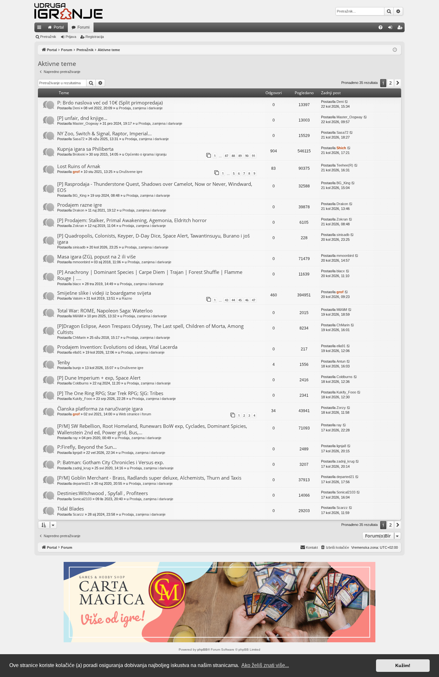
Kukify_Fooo (82, 399)
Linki (40, 28)
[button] (398, 83)
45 (240, 300)
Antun (340, 361)
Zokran (78, 226)
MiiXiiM (78, 316)
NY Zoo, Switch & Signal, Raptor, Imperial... (104, 133)
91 (253, 156)
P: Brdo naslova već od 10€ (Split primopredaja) (110, 102)
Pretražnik (48, 37)
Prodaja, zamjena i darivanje (141, 108)
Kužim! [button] (402, 665)
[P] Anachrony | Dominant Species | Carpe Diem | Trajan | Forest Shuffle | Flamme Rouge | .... (149, 275)
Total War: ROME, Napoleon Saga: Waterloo (105, 310)
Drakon (78, 210)
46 (246, 300)
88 (233, 156)
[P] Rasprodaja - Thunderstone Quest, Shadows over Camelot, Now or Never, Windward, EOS (154, 187)
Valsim (78, 298)
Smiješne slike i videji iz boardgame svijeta (104, 293)
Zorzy (341, 408)
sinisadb (79, 247)
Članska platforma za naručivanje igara (100, 408)
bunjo (77, 368)
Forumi (83, 27)
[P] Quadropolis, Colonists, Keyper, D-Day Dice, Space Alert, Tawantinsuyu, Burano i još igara (153, 238)
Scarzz (78, 514)
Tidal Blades (70, 508)
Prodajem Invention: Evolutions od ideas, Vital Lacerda (117, 347)
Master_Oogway (86, 123)
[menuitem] (380, 27)
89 (240, 156)
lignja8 (77, 453)
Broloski (79, 154)
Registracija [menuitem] (401, 28)
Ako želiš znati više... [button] (265, 665)
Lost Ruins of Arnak (78, 166)
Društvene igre (130, 172)
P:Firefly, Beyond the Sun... (87, 447)
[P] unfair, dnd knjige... (82, 118)
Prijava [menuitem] (391, 28)
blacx (77, 284)
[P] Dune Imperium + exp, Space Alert (98, 378)
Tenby (63, 362)
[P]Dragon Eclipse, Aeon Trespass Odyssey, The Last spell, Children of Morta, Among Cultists (150, 329)
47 (253, 300)
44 (233, 300)
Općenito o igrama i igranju (145, 154)
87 (226, 156)
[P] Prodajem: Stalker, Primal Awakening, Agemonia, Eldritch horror (132, 220)
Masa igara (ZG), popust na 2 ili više (96, 256)
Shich (341, 148)
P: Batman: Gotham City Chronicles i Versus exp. (110, 462)
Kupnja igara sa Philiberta (85, 149)
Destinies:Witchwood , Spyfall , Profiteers (102, 493)
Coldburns (81, 383)
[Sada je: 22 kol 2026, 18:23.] (395, 50)
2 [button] (390, 83)
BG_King (79, 195)
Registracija (94, 37)
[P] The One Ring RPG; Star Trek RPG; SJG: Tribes (110, 393)
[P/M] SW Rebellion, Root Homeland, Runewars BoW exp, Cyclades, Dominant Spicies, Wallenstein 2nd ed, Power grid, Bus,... (152, 429)
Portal (59, 27)
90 (246, 156)
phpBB (202, 649)
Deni (76, 108)
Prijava (71, 37)
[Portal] (68, 11)
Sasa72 (79, 139)
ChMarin (79, 337)
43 (226, 300)
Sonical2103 (82, 499)
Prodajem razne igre (79, 205)
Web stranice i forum (135, 414)
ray (75, 438)
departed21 (81, 483)
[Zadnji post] (347, 101)
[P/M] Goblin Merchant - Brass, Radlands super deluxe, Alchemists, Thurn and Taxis (149, 477)
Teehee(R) (344, 165)
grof (76, 172)
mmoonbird (81, 262)
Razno (127, 298)
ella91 (77, 352)
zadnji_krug (82, 468)
